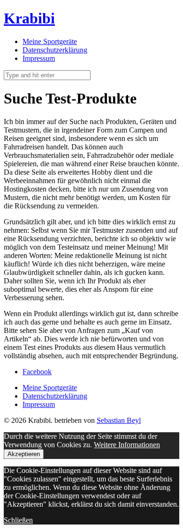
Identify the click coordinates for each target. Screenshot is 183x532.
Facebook (37, 372)
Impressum (39, 58)
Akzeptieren (24, 454)
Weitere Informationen (127, 445)
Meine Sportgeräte (50, 41)
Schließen (18, 520)
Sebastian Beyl (119, 420)
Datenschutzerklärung (55, 50)
